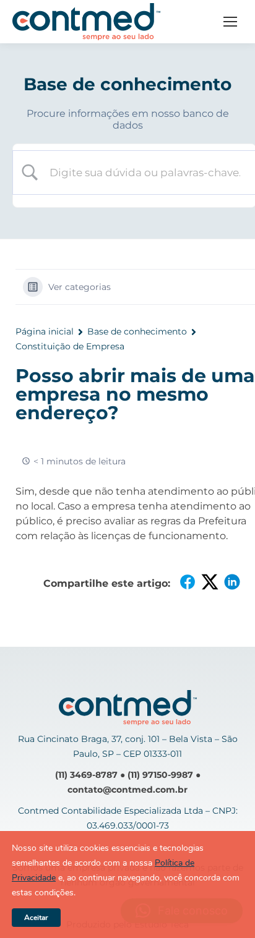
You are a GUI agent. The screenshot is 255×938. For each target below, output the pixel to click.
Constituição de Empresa (69, 346)
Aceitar (36, 918)
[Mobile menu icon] (230, 21)
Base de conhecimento (137, 331)
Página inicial (44, 331)
